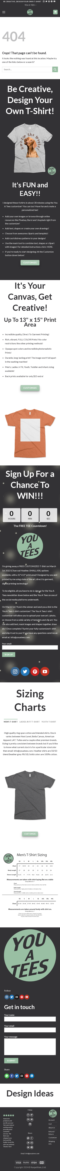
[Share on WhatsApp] (6, 1076)
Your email (9, 1026)
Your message (10, 1037)
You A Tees (30, 5)
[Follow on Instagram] (44, 2)
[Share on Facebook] (11, 1076)
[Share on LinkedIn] (32, 1076)
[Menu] (3, 12)
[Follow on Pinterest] (51, 2)
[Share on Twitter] (17, 1076)
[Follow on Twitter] (46, 2)
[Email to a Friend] (22, 1076)
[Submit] (55, 69)
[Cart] (55, 12)
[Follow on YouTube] (54, 2)
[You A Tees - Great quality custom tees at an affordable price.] (30, 12)
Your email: (7, 644)
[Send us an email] (49, 2)
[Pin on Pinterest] (27, 1076)
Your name (9, 1015)
